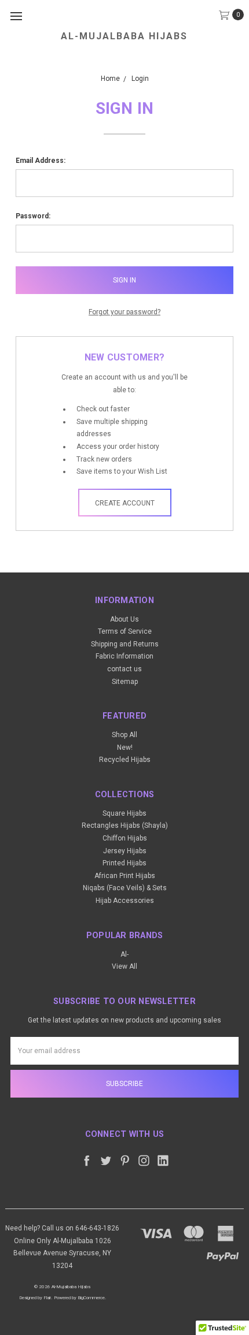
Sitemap (125, 682)
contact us (124, 669)
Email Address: (40, 161)
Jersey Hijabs (125, 851)
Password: (33, 216)
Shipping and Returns (125, 644)
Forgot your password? (124, 312)
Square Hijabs (124, 813)
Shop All (124, 735)
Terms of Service (125, 631)
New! (125, 747)
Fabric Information (124, 656)
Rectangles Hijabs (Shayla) (125, 825)
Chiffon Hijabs (124, 838)
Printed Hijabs (124, 863)
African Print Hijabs (124, 876)
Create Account (125, 503)
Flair (47, 1297)
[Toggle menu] (16, 16)
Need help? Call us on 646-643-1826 (62, 1228)
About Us (124, 619)
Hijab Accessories (125, 901)
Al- (124, 954)
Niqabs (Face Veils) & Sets (125, 888)
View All (124, 966)
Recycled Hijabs (125, 760)
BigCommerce (91, 1297)
